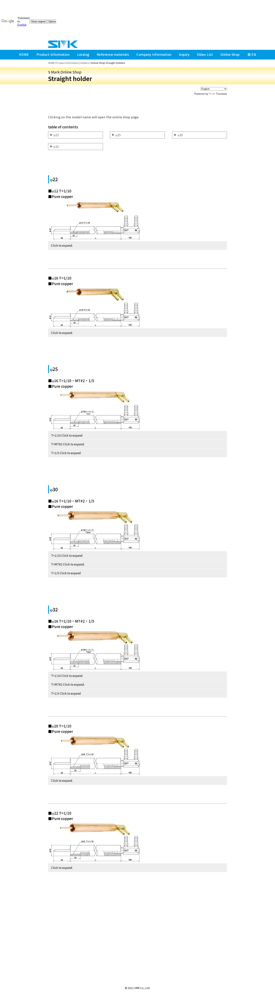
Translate (221, 94)
